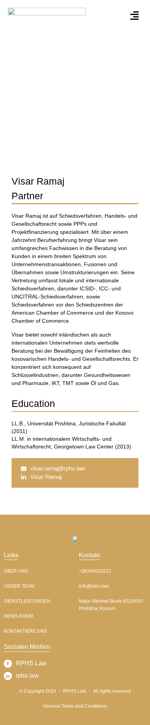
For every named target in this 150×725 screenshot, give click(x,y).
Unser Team (19, 586)
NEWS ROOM (18, 616)
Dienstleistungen (27, 601)
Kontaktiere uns (25, 631)
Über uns (16, 571)
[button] (134, 16)
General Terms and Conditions (75, 706)
